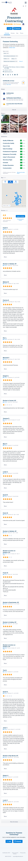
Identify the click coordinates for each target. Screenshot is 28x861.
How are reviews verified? (20, 219)
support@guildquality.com (18, 856)
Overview (7, 33)
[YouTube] (8, 74)
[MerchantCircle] (15, 74)
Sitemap (14, 853)
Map (17, 33)
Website (18, 28)
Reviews (13, 33)
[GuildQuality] (6, 3)
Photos (21, 33)
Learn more (8, 84)
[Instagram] (17, 74)
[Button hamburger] (26, 2)
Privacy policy (22, 852)
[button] (13, 202)
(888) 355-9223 (8, 856)
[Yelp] (10, 74)
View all (5, 133)
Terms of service (15, 852)
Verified (5, 229)
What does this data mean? (21, 173)
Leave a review (20, 216)
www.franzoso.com (8, 71)
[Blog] (12, 74)
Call (10, 28)
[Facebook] (3, 74)
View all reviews (14, 821)
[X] (5, 74)
